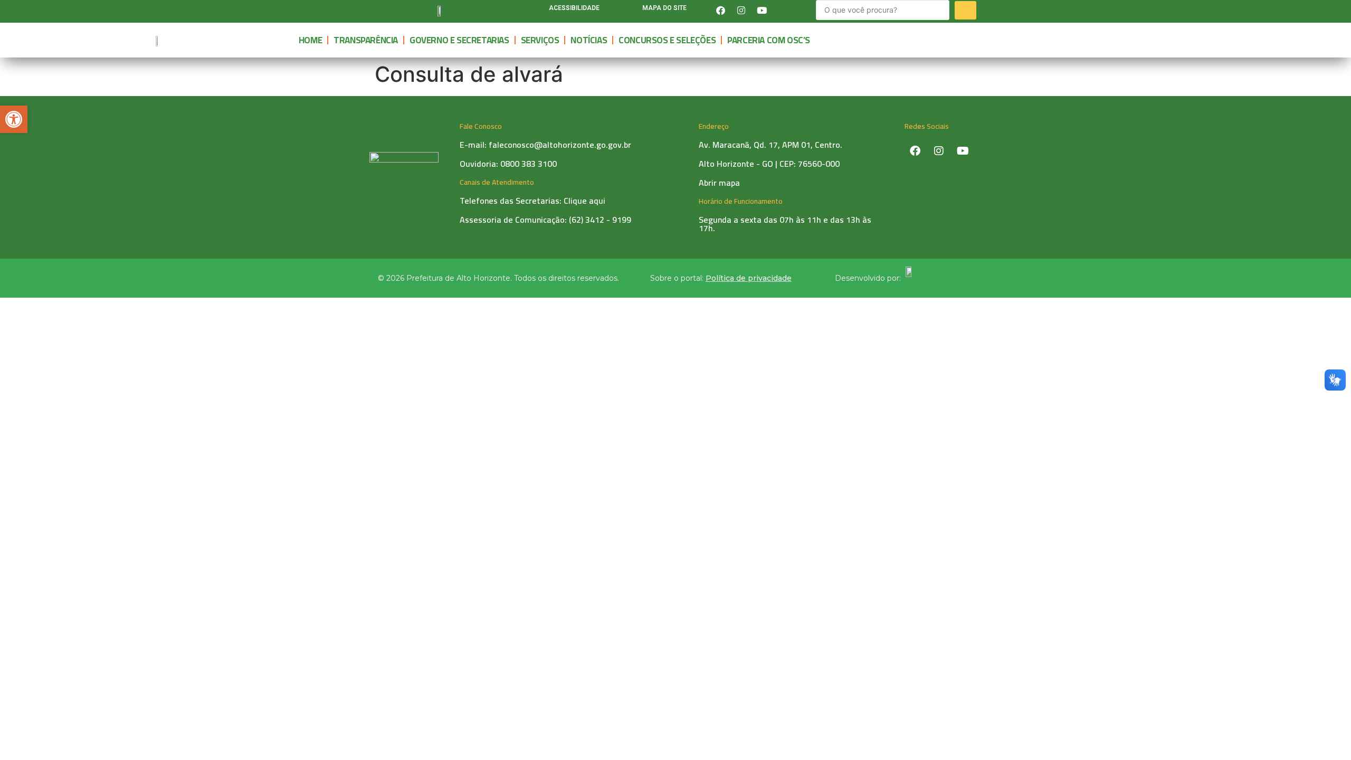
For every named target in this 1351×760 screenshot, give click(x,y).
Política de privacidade (749, 278)
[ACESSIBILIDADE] (536, 10)
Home (310, 40)
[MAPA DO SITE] (629, 10)
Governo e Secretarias (459, 40)
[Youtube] (761, 10)
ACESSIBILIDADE (574, 8)
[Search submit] (965, 10)
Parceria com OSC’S (768, 40)
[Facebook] (720, 10)
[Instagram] (741, 10)
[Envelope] (782, 10)
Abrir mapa (719, 183)
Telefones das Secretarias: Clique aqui (532, 200)
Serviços (540, 40)
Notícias (588, 40)
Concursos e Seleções (667, 40)
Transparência (366, 40)
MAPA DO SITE (664, 8)
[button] (13, 119)
